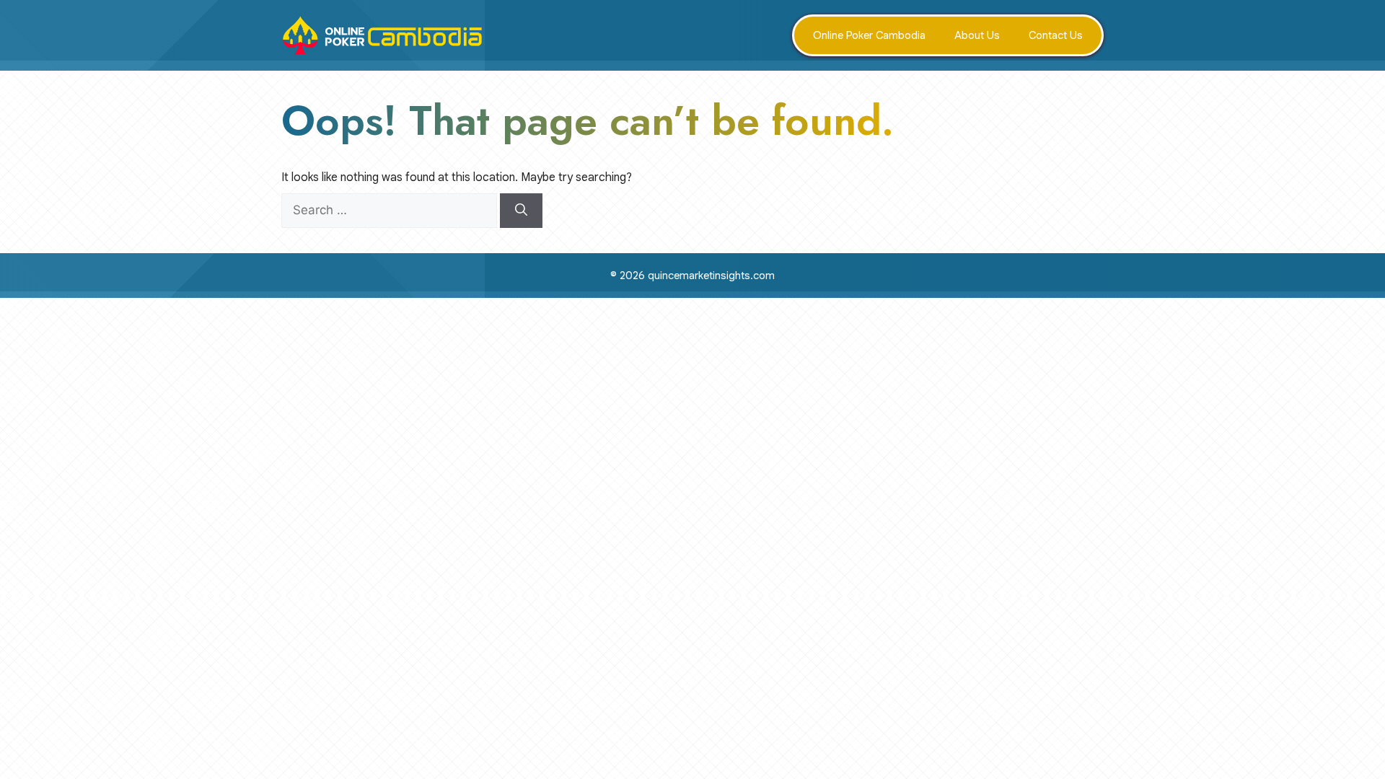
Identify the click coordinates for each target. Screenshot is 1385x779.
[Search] (521, 210)
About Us (977, 35)
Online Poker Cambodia (869, 35)
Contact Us (1056, 35)
